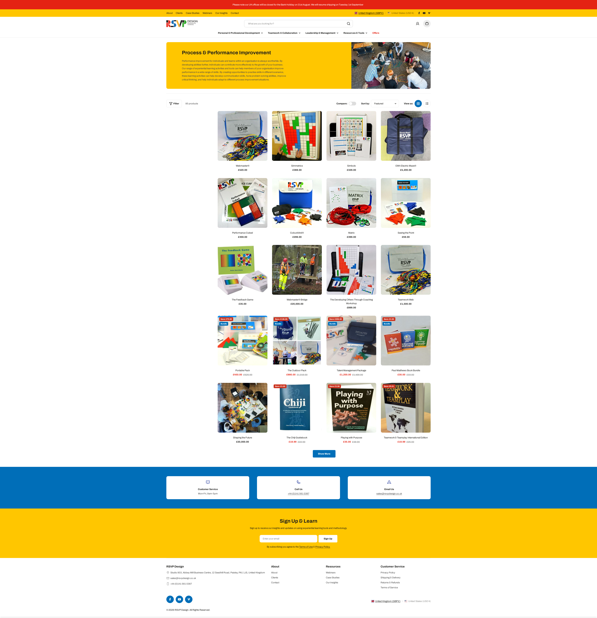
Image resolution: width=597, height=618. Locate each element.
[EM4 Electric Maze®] (406, 136)
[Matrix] (351, 203)
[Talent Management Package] (351, 340)
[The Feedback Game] (242, 270)
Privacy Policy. (322, 547)
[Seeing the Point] (406, 203)
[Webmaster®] (242, 136)
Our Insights (221, 13)
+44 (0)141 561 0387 (298, 493)
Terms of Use (306, 547)
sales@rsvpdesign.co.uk (389, 493)
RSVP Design (181, 610)
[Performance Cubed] (242, 203)
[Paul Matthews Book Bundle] (406, 340)
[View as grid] (418, 103)
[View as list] (427, 103)
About (169, 13)
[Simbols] (351, 136)
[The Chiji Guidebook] (297, 408)
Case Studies (192, 13)
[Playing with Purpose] (351, 408)
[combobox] (298, 23)
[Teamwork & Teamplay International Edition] (406, 408)
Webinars (207, 13)
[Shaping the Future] (242, 408)
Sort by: (365, 103)
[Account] (417, 24)
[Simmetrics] (297, 136)
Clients (179, 13)
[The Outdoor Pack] (297, 340)
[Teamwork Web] (406, 270)
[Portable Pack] (242, 340)
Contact (235, 13)
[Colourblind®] (297, 203)
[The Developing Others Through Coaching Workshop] (351, 270)
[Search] (348, 24)
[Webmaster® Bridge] (297, 270)
